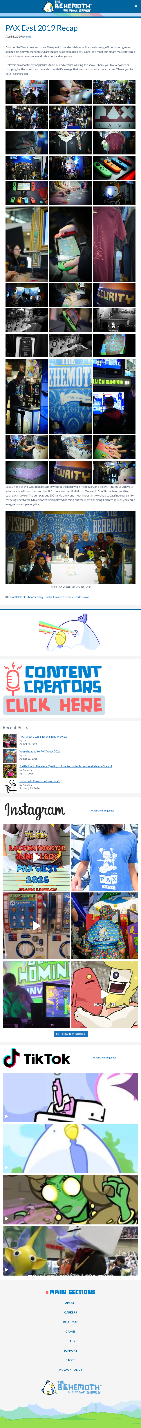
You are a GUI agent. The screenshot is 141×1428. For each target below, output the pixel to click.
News (69, 597)
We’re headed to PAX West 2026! (40, 751)
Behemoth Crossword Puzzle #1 (39, 781)
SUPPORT (70, 1350)
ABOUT (70, 1303)
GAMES (70, 1331)
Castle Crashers (54, 597)
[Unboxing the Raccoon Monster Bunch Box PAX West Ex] (36, 857)
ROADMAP (70, 1322)
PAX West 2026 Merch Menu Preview (43, 736)
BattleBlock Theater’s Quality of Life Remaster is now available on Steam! (65, 766)
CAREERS (70, 1312)
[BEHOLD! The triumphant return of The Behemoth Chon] (36, 925)
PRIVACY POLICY (70, 1369)
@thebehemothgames (102, 810)
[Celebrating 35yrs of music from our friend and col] (36, 994)
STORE (70, 1360)
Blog (40, 597)
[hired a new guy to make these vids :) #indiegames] (104, 994)
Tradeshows (81, 597)
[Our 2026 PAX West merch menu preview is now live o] (104, 857)
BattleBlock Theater (23, 597)
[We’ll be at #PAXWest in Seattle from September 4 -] (104, 925)
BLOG (70, 1341)
